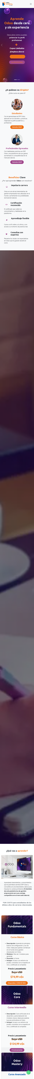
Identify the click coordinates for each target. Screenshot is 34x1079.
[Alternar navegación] (31, 4)
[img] (1, 45)
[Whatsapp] (29, 1072)
